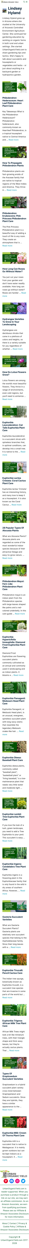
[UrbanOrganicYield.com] (9, 2)
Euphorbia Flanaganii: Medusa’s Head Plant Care (13, 701)
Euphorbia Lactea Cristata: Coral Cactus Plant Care (14, 481)
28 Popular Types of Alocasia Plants (13, 529)
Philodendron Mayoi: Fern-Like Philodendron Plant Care (13, 585)
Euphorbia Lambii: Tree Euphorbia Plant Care (13, 817)
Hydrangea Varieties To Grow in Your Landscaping (13, 322)
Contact (13, 1223)
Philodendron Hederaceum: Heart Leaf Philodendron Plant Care (12, 101)
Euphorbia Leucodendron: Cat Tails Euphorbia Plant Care (13, 426)
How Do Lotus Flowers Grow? (14, 373)
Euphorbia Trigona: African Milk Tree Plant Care (14, 1023)
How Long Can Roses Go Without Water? (13, 270)
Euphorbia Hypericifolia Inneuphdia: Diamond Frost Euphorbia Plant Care (13, 642)
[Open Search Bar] (24, 2)
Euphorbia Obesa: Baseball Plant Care (12, 759)
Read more (14, 140)
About (5, 1223)
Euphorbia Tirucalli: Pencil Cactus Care (12, 971)
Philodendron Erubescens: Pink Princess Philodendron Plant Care (14, 217)
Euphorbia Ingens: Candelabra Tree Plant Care (14, 867)
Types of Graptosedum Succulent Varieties (12, 1076)
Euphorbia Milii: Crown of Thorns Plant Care (14, 1134)
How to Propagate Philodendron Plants (13, 164)
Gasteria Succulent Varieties (12, 918)
